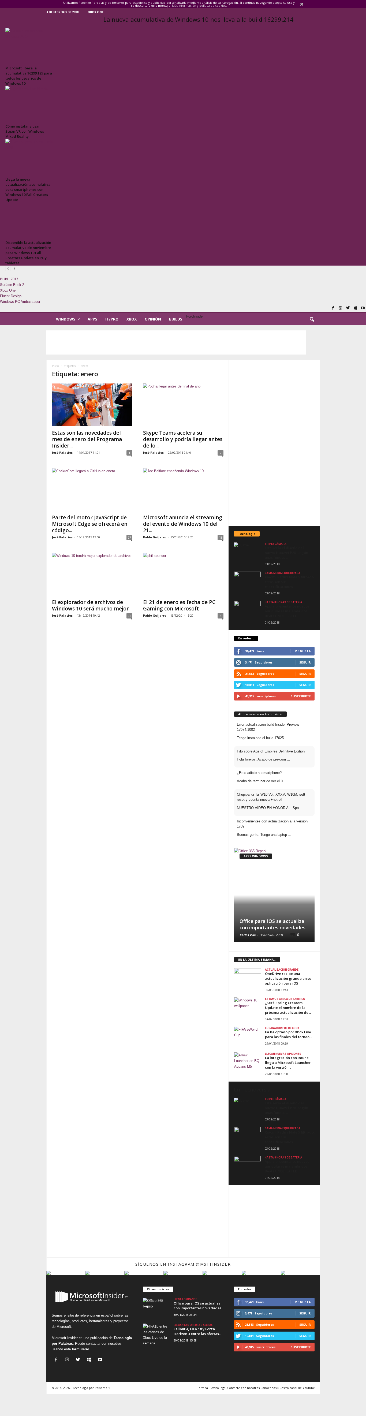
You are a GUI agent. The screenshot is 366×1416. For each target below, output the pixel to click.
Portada (202, 1388)
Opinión (153, 319)
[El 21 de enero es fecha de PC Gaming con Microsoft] (183, 574)
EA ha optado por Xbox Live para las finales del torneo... (288, 1034)
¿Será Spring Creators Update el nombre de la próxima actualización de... (288, 1007)
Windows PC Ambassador (20, 302)
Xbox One (95, 12)
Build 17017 (9, 279)
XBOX (131, 319)
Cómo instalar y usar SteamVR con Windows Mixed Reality (24, 131)
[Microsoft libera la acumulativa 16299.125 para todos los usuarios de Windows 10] (29, 46)
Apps (92, 319)
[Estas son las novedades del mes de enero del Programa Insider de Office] (92, 404)
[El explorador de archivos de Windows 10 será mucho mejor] (92, 574)
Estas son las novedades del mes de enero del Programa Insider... (87, 439)
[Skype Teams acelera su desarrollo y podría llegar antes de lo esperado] (183, 404)
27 (129, 537)
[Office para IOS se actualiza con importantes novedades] (274, 895)
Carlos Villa (248, 935)
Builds (175, 319)
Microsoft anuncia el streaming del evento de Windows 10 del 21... (182, 524)
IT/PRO (111, 319)
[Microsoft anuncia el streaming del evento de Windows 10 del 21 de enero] (183, 489)
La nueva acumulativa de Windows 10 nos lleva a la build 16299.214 (198, 19)
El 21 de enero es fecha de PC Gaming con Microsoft (179, 605)
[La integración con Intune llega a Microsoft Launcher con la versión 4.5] (247, 1062)
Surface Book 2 (12, 285)
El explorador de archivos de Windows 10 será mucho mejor (90, 605)
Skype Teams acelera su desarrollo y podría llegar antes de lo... (182, 439)
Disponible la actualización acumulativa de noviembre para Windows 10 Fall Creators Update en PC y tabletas (28, 252)
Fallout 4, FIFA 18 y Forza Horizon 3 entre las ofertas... (197, 1331)
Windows (65, 319)
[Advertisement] (176, 342)
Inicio (55, 366)
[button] (312, 320)
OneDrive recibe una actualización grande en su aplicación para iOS (288, 978)
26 (129, 616)
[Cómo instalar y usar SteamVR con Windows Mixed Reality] (29, 104)
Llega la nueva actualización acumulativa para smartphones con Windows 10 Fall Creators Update (27, 189)
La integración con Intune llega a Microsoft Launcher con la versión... (288, 1062)
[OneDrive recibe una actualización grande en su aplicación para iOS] (247, 978)
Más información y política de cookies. (199, 5)
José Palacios (62, 452)
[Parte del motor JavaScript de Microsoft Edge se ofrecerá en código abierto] (92, 489)
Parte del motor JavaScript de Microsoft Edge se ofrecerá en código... (89, 524)
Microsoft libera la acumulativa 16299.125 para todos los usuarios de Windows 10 (28, 76)
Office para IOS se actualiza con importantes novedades (272, 924)
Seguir (305, 674)
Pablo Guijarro (154, 537)
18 (220, 537)
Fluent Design (10, 296)
